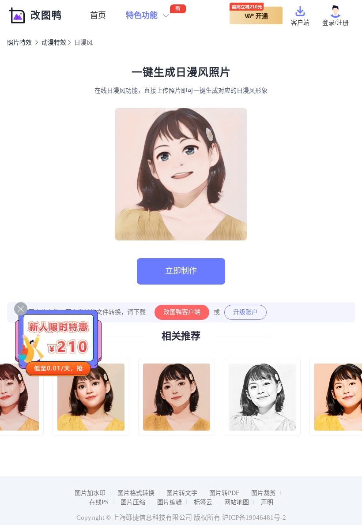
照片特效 (19, 42)
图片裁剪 (263, 493)
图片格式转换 (136, 493)
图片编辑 (169, 502)
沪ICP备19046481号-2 (254, 517)
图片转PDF (224, 493)
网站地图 (236, 502)
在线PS (99, 502)
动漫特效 (53, 42)
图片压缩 (133, 502)
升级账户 (245, 312)
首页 (98, 15)
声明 (267, 502)
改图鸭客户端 (181, 312)
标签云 (203, 502)
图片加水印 (90, 493)
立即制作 (181, 270)
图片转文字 (181, 493)
